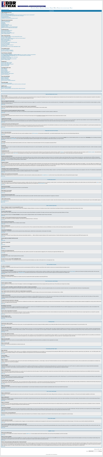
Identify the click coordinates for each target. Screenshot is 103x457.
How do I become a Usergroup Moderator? (8, 80)
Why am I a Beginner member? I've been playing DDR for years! (11, 36)
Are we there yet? (4, 45)
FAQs (36, 6)
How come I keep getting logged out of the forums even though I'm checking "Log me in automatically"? (18, 14)
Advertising (3, 22)
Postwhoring (3, 23)
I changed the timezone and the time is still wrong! (9, 57)
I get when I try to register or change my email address (18, 54)
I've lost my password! (5, 16)
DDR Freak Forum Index (5, 9)
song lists (33, 6)
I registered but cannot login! (6, 17)
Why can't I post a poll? (5, 65)
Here (97, 182)
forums (24, 6)
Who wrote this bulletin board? (6, 86)
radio (30, 6)
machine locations (41, 6)
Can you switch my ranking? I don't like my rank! (9, 42)
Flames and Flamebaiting (5, 21)
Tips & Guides (72, 271)
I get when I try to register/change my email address (16, 55)
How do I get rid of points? (5, 31)
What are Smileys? (4, 70)
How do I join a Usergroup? (5, 79)
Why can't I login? (4, 13)
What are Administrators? (5, 77)
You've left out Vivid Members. (6, 40)
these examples (13, 138)
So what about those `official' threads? (7, 73)
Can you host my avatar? (5, 44)
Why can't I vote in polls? (5, 64)
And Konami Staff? (4, 41)
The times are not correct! (5, 56)
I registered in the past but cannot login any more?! (9, 18)
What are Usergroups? (5, 78)
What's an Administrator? (5, 39)
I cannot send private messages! (6, 83)
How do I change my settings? (6, 53)
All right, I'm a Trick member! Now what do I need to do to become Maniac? (13, 38)
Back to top (3, 99)
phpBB (49, 454)
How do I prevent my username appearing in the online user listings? (12, 15)
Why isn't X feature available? (6, 87)
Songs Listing (15, 153)
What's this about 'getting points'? (6, 30)
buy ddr (27, 6)
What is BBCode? (4, 68)
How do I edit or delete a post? (6, 63)
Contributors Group (21, 272)
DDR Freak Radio (35, 133)
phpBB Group (28, 433)
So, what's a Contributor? (5, 49)
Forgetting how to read (5, 24)
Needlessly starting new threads (6, 25)
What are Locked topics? (5, 74)
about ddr (21, 6)
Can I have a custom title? (5, 43)
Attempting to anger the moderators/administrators (9, 26)
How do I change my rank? (5, 59)
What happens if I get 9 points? (6, 32)
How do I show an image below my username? (9, 58)
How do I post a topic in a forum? (6, 62)
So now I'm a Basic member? (6, 37)
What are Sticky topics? (5, 72)
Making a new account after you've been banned (9, 27)
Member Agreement (41, 183)
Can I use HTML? (4, 69)
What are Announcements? (5, 71)
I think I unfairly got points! (5, 33)
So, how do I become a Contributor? (7, 50)
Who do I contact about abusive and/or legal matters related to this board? (13, 88)
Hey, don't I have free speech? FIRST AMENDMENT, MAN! (10, 46)
